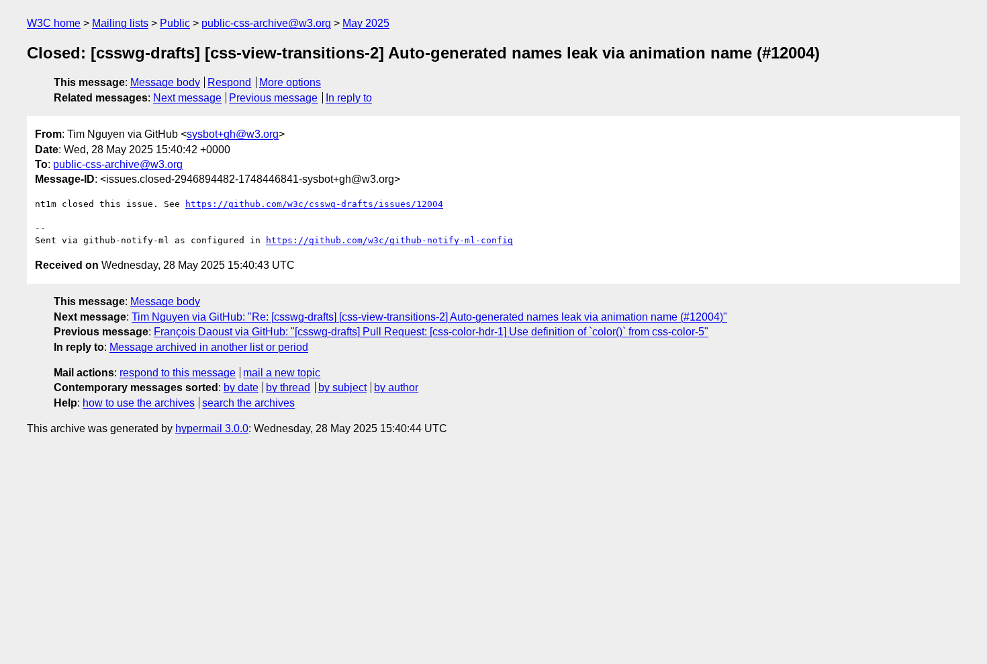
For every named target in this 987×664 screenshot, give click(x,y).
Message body (165, 82)
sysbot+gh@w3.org (233, 134)
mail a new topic (281, 372)
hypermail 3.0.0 (211, 428)
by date (241, 387)
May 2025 (365, 23)
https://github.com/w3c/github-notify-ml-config (389, 240)
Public (175, 23)
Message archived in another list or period (208, 347)
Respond (229, 82)
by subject (342, 387)
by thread (288, 387)
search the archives (248, 403)
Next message (187, 97)
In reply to (349, 97)
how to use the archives (139, 403)
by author (396, 387)
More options (290, 82)
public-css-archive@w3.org (266, 23)
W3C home (54, 23)
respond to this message (178, 372)
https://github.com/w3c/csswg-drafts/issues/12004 (314, 204)
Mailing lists (120, 23)
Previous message (273, 97)
